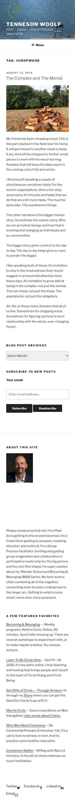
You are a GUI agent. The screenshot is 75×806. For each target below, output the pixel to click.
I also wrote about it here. (42, 716)
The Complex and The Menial (34, 78)
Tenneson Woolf (33, 24)
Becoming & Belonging (23, 624)
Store (28, 695)
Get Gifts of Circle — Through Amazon (34, 690)
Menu (40, 45)
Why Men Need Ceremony (25, 725)
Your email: (14, 380)
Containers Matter (20, 750)
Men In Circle (16, 710)
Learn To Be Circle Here (23, 660)
